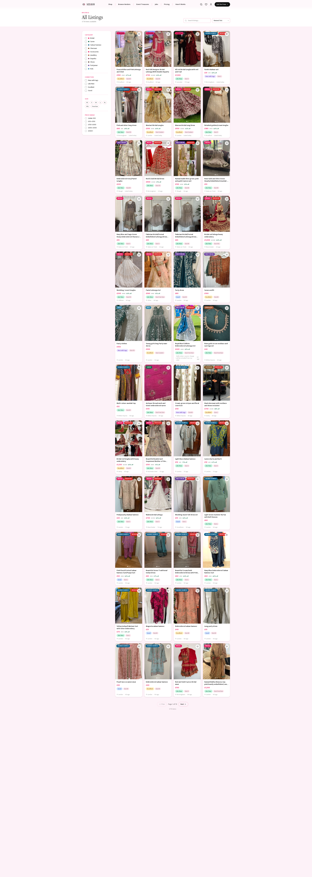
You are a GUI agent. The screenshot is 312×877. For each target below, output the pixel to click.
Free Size (95, 106)
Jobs (161, 4)
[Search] (201, 4)
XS (87, 102)
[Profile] (211, 4)
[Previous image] (117, 49)
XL (105, 102)
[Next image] (139, 49)
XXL (87, 106)
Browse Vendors (129, 4)
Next (182, 704)
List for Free (221, 4)
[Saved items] (206, 4)
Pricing (171, 4)
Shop (115, 4)
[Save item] (139, 34)
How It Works (185, 4)
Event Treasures (147, 4)
